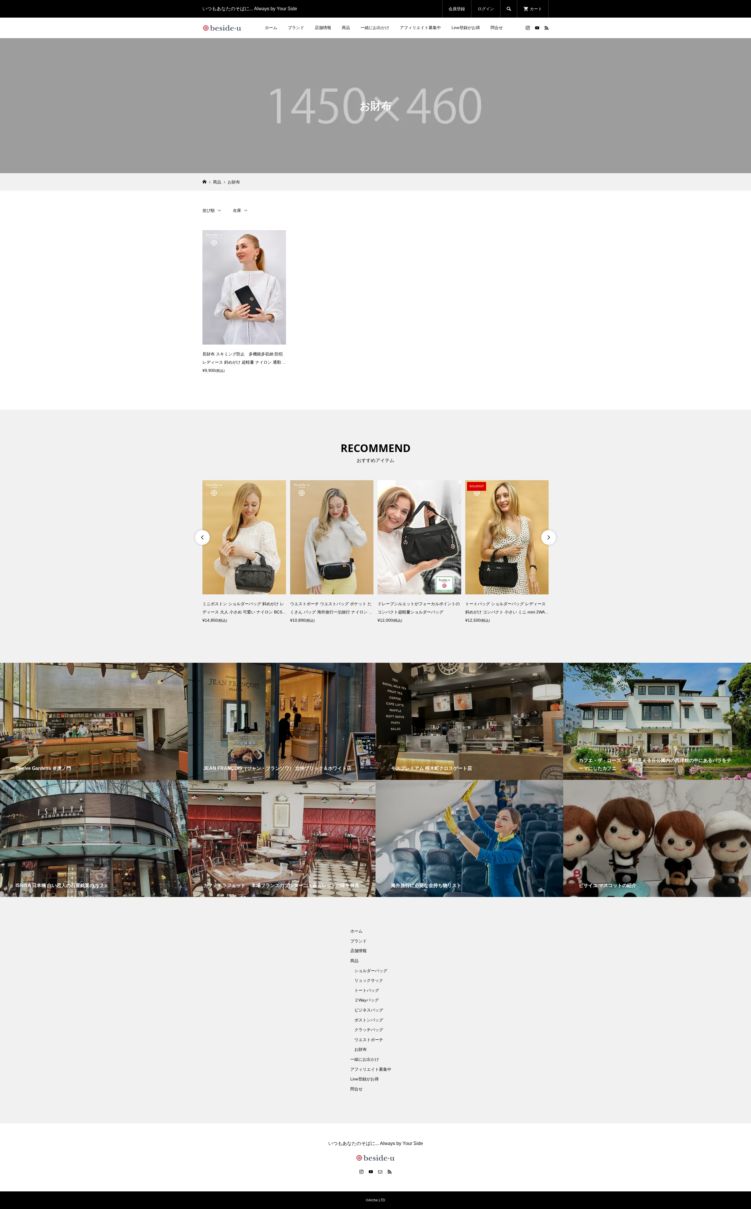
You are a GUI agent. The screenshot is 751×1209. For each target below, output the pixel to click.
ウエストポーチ (368, 1039)
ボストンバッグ (368, 1020)
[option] (244, 552)
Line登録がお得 (465, 27)
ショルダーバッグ (370, 970)
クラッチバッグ (368, 1029)
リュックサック (368, 980)
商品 (346, 27)
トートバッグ (366, 990)
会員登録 (457, 8)
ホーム (271, 27)
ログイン (486, 8)
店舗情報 (323, 27)
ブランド (296, 27)
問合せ (496, 27)
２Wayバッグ (366, 1000)
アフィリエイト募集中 (420, 27)
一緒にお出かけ (375, 27)
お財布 (360, 1049)
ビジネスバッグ (368, 1010)
